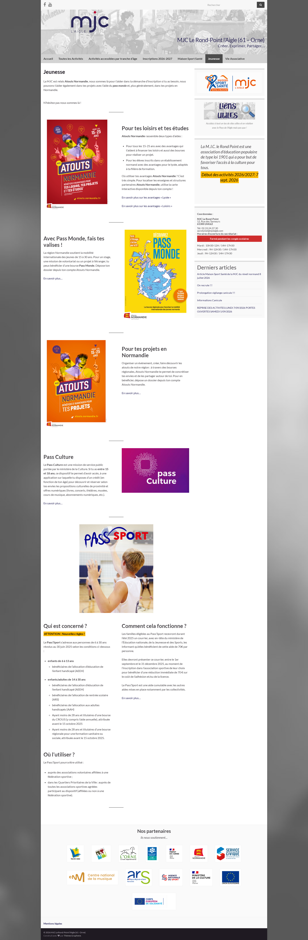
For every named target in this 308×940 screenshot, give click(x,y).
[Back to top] (300, 932)
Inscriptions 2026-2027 (157, 58)
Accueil (48, 58)
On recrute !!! (204, 285)
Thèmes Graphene (72, 935)
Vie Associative (235, 58)
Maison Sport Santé (190, 58)
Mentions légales (52, 923)
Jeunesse (214, 58)
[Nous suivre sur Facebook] (44, 3)
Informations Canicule (209, 300)
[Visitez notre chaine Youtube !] (50, 3)
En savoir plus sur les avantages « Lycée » (146, 197)
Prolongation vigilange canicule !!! (216, 292)
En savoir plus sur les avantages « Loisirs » (147, 206)
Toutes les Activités (70, 58)
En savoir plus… (53, 278)
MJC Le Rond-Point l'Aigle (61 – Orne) (221, 39)
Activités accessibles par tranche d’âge (113, 58)
